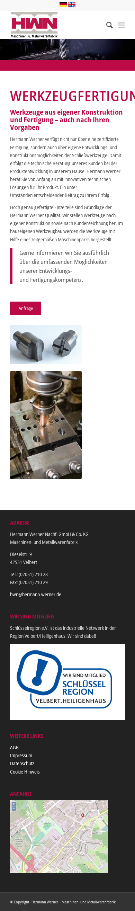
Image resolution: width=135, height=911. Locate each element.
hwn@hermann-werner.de (35, 594)
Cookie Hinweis (25, 771)
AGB (14, 747)
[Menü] (121, 25)
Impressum (21, 755)
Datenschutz (22, 763)
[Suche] (106, 25)
